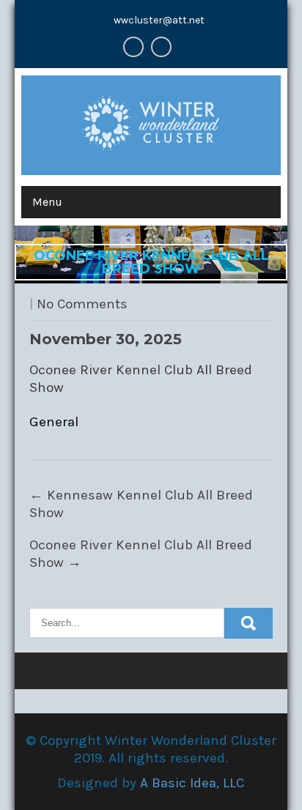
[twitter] (161, 47)
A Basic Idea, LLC (192, 783)
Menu (47, 202)
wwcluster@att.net (159, 20)
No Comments (82, 304)
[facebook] (133, 47)
